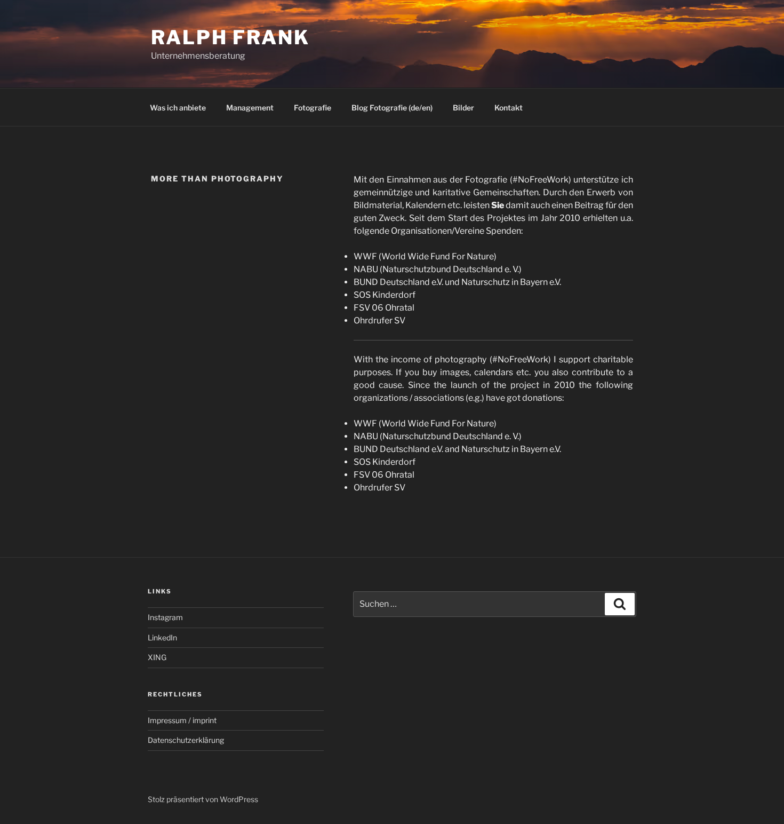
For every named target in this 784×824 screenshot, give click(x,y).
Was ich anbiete (178, 107)
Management (250, 107)
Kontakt (508, 107)
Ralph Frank (230, 37)
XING (157, 657)
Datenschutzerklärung (186, 739)
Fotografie (312, 107)
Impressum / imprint (182, 720)
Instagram (165, 617)
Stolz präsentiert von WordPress (203, 799)
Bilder (463, 107)
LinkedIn (162, 637)
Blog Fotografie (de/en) (392, 107)
